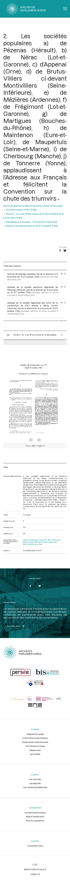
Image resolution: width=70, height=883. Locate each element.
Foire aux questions (35, 820)
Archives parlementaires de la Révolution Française (33, 205)
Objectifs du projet (35, 734)
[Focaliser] (65, 274)
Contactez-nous (35, 845)
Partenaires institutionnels (35, 742)
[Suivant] (39, 440)
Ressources (35, 750)
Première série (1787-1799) (21, 209)
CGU (35, 864)
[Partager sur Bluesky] (65, 250)
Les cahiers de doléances (35, 787)
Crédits (35, 874)
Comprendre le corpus (35, 812)
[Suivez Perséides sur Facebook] (30, 585)
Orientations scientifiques (35, 738)
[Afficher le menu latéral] (8, 335)
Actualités (35, 754)
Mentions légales (35, 869)
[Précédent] (31, 440)
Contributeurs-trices (35, 746)
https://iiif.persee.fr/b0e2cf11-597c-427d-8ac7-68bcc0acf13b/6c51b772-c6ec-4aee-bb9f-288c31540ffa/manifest (42, 542)
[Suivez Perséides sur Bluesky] (39, 585)
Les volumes (35, 779)
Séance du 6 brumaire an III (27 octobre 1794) (32, 225)
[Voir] (58, 198)
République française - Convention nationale (32, 221)
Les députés (35, 783)
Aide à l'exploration (35, 816)
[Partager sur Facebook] (60, 250)
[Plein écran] (62, 335)
